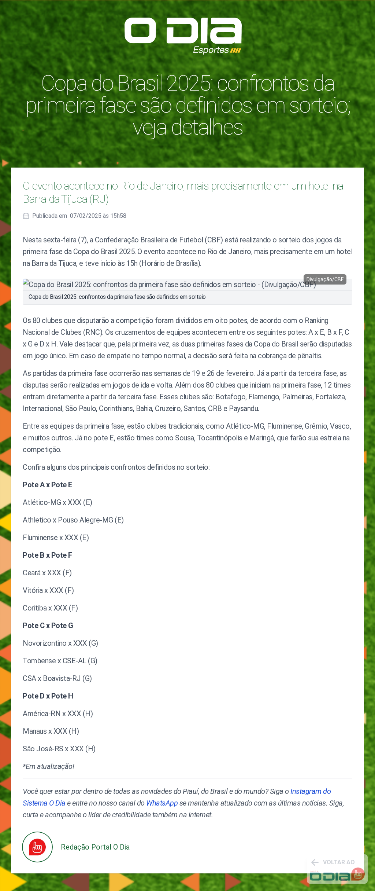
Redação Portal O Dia (95, 847)
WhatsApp (162, 803)
